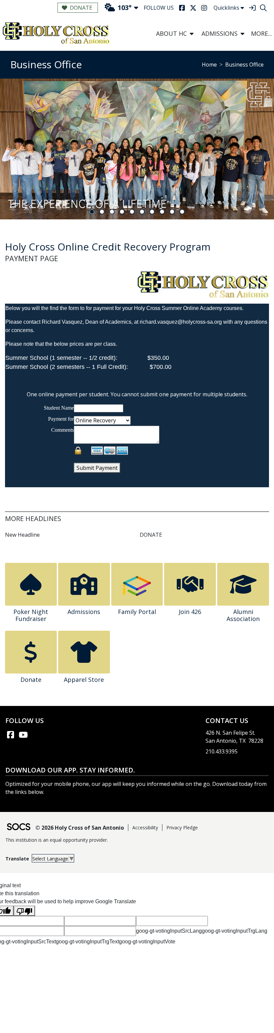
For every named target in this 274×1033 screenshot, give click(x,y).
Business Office (244, 64)
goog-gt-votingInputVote (147, 941)
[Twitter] (192, 8)
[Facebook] (181, 8)
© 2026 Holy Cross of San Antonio (79, 827)
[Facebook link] (10, 735)
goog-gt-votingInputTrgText (87, 941)
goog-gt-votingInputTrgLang (234, 931)
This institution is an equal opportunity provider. (56, 840)
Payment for (61, 419)
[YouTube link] (23, 735)
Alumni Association (243, 615)
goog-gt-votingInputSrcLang (169, 931)
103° (125, 7)
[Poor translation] (24, 911)
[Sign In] (252, 8)
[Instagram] (204, 8)
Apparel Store (84, 680)
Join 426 (190, 612)
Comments (62, 430)
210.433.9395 (222, 751)
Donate (81, 7)
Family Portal (137, 612)
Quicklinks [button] (226, 7)
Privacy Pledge (182, 827)
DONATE (151, 534)
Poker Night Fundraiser (30, 615)
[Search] (263, 8)
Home (209, 64)
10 (182, 211)
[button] (191, 33)
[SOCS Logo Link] (18, 827)
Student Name (59, 408)
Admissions (83, 612)
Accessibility (145, 827)
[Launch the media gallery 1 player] (203, 284)
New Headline (22, 534)
